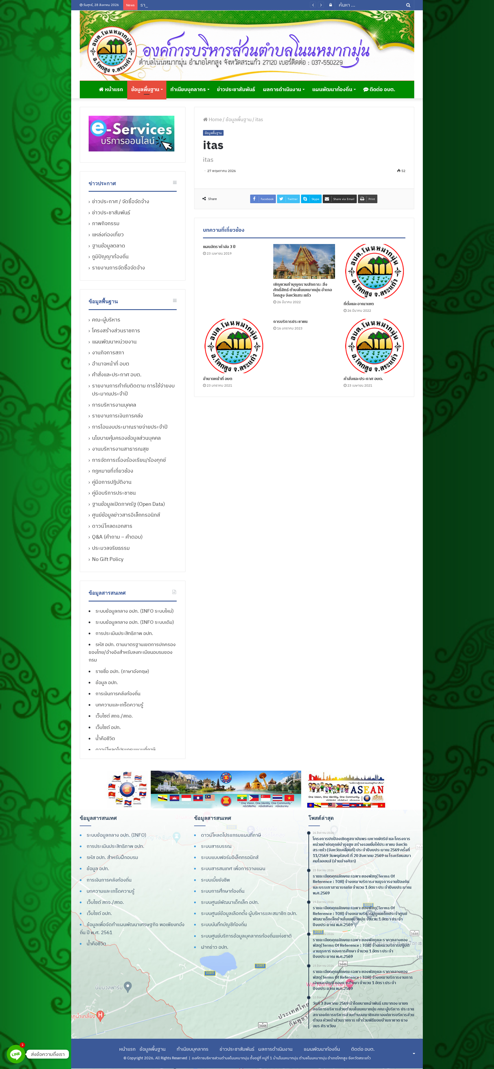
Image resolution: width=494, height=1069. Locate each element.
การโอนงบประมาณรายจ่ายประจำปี (130, 426)
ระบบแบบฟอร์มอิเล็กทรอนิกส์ (229, 857)
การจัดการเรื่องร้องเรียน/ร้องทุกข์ (129, 460)
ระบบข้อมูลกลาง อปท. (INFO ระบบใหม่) (134, 611)
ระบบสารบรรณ (216, 846)
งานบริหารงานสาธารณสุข (120, 448)
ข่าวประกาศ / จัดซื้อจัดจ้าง (120, 201)
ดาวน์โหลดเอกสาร (112, 526)
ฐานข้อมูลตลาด (108, 245)
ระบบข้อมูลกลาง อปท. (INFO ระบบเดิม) (134, 622)
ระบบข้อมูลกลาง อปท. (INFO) (116, 835)
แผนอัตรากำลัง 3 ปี (219, 246)
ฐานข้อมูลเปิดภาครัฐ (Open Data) (128, 504)
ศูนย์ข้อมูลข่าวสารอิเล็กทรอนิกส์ (126, 514)
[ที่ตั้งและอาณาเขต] (374, 271)
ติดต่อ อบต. (381, 89)
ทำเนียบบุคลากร (188, 89)
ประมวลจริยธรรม (111, 548)
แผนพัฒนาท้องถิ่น (332, 89)
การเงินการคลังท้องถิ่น (117, 693)
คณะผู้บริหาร (106, 319)
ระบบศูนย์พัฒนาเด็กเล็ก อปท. (230, 902)
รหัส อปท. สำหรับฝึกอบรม (112, 857)
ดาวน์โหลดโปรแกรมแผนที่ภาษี (125, 749)
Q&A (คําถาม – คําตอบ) (117, 536)
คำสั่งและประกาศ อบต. (363, 378)
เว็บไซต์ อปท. (108, 727)
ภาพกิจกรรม (105, 223)
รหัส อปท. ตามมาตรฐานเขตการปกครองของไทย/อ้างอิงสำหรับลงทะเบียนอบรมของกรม (132, 652)
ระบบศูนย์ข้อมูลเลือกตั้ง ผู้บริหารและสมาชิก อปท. (249, 913)
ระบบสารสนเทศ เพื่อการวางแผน (233, 868)
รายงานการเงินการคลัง (117, 415)
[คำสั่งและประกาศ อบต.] (374, 346)
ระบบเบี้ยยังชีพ (215, 880)
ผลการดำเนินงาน (282, 89)
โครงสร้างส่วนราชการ (116, 330)
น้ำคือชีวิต (105, 738)
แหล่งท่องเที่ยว (108, 234)
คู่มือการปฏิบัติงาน (112, 482)
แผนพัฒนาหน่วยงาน (114, 341)
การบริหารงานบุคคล (114, 404)
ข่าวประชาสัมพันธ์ (236, 89)
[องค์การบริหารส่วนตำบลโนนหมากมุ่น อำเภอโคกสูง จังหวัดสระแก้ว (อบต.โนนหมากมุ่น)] (247, 45)
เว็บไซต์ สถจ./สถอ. (114, 716)
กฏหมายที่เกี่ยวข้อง (112, 470)
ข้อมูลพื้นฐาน (145, 89)
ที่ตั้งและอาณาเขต (359, 303)
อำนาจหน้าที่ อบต (217, 378)
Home (215, 119)
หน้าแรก (113, 89)
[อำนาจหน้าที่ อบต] (234, 346)
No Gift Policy (108, 559)
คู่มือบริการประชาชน (114, 492)
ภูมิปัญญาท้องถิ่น (110, 256)
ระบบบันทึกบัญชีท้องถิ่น (224, 924)
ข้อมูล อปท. (106, 682)
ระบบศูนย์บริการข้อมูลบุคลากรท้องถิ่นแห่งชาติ (246, 936)
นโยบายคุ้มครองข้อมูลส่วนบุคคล (126, 438)
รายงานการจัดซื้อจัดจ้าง (118, 267)
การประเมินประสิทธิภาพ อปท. (124, 633)
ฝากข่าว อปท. (214, 947)
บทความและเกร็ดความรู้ (119, 705)
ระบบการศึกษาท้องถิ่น (222, 891)
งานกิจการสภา (108, 352)
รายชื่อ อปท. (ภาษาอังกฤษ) (122, 671)
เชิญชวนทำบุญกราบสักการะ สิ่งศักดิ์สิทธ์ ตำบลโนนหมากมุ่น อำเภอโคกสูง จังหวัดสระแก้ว (302, 290)
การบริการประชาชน (290, 321)
